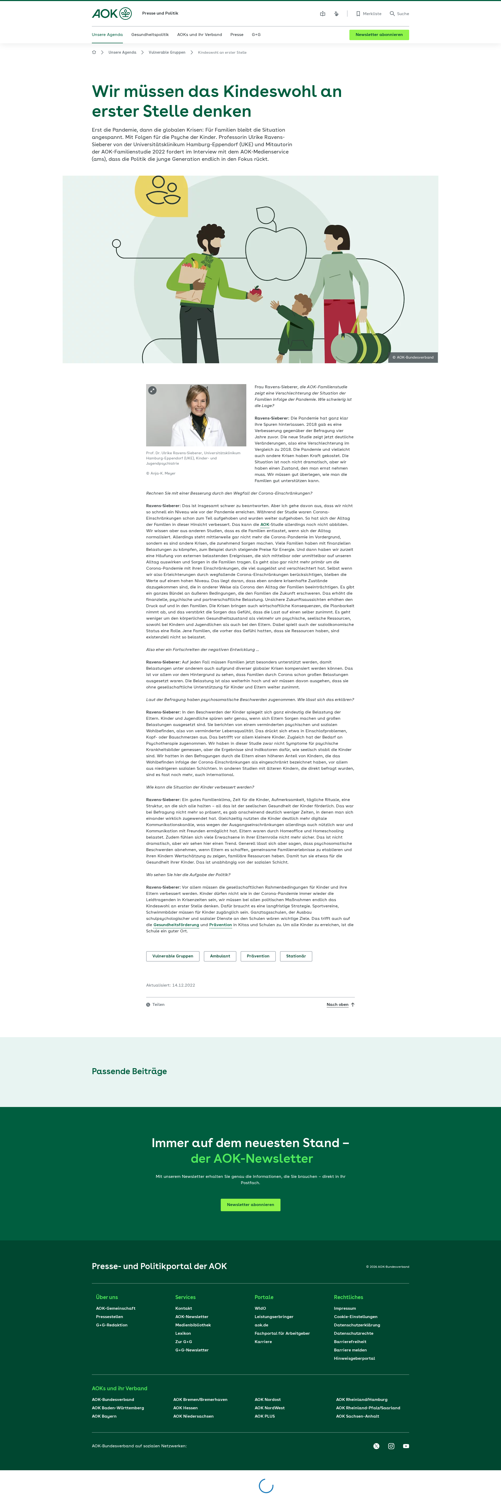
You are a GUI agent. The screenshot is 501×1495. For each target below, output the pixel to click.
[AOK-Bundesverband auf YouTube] (406, 1446)
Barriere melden (350, 1350)
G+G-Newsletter (192, 1350)
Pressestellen (109, 1317)
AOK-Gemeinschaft (115, 1309)
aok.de (261, 1325)
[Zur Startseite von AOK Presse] (94, 53)
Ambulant (220, 956)
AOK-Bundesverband (113, 1400)
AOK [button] (264, 525)
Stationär (296, 956)
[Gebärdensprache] (336, 13)
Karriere (263, 1342)
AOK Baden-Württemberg (118, 1408)
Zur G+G (183, 1342)
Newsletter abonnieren (379, 35)
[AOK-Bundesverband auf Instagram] (391, 1446)
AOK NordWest (270, 1408)
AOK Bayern (104, 1416)
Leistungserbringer (274, 1317)
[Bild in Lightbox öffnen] (152, 390)
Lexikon (183, 1334)
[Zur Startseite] (112, 13)
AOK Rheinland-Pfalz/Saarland (368, 1408)
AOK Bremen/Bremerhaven (200, 1400)
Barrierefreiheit (350, 1342)
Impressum (345, 1309)
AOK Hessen (185, 1408)
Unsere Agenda (122, 52)
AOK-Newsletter (191, 1317)
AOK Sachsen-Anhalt (357, 1416)
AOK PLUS (265, 1416)
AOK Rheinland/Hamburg (361, 1400)
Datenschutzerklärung (357, 1325)
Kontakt (183, 1309)
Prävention (258, 956)
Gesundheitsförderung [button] (176, 925)
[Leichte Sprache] (322, 13)
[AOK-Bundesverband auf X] (376, 1446)
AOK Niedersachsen (193, 1416)
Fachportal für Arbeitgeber (282, 1334)
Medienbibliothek (193, 1325)
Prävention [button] (220, 925)
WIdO (260, 1309)
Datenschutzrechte (353, 1334)
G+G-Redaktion (112, 1325)
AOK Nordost (268, 1400)
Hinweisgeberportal (354, 1359)
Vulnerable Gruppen (167, 52)
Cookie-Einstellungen (356, 1317)
